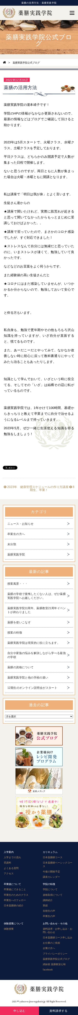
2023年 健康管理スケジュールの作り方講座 (37, 487)
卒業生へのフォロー (15, 900)
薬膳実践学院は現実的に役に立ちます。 (33, 642)
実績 (45, 905)
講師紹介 (48, 900)
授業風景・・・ (17, 583)
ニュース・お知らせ (20, 523)
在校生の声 (49, 910)
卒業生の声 (49, 916)
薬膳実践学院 (16, 554)
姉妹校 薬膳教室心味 (54, 964)
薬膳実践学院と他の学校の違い (27, 677)
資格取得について (52, 894)
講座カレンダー (51, 876)
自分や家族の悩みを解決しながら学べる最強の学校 (36, 655)
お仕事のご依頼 (51, 942)
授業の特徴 (14, 632)
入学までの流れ (12, 857)
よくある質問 (11, 868)
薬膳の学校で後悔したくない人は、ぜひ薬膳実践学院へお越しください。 (36, 595)
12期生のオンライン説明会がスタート (32, 687)
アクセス (9, 873)
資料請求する (58, 1010)
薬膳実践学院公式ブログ (56, 959)
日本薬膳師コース (52, 857)
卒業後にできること (15, 889)
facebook (48, 969)
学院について (50, 889)
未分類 (11, 544)
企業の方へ (49, 948)
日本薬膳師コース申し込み (57, 937)
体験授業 (9, 928)
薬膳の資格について (20, 667)
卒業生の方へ (16, 534)
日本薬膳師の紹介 (13, 905)
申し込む (19, 1010)
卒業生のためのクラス (16, 894)
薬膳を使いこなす (19, 622)
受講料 (7, 862)
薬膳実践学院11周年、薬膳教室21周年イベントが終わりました (36, 610)
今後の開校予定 (51, 871)
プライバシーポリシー (55, 953)
